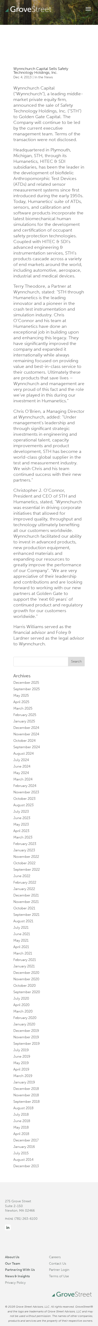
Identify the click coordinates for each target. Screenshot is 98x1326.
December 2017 (26, 1140)
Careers (55, 1257)
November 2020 (26, 979)
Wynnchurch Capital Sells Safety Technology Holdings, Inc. (40, 70)
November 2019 (26, 1037)
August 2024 (23, 753)
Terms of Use (59, 1276)
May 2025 (21, 695)
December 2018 (26, 1089)
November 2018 (26, 1095)
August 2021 (23, 921)
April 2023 (21, 831)
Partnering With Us (20, 1270)
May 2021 (21, 940)
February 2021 (24, 960)
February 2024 (24, 786)
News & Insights (17, 1276)
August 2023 (23, 805)
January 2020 (24, 1024)
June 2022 (21, 876)
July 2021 (21, 927)
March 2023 (22, 837)
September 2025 (26, 689)
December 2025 (26, 682)
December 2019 (26, 1031)
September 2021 (26, 914)
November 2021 (26, 902)
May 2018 (21, 1127)
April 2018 (21, 1134)
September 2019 (26, 1043)
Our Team (12, 1263)
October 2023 (24, 798)
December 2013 (26, 1166)
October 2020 (24, 985)
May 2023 (21, 824)
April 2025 (21, 702)
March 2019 (22, 1076)
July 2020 (21, 998)
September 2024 (26, 747)
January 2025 (24, 721)
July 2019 (21, 1050)
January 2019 (24, 1082)
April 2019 (21, 1069)
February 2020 (24, 1018)
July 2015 (21, 1153)
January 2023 (24, 850)
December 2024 (26, 728)
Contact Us (57, 1263)
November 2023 (26, 792)
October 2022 (24, 863)
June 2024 (21, 766)
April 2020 (21, 1005)
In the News (43, 77)
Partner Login (59, 1270)
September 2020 (26, 992)
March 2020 (23, 1011)
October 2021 (24, 908)
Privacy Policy (15, 1282)
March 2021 (22, 953)
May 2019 (21, 1063)
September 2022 (26, 869)
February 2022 (24, 882)
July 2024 (21, 760)
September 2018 (26, 1101)
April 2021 (21, 947)
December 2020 (26, 973)
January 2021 (24, 966)
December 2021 (26, 895)
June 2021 (21, 934)
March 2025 (22, 708)
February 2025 (24, 715)
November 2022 (26, 856)
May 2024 (21, 773)
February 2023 (24, 844)
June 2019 (21, 1056)
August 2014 (23, 1159)
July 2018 (21, 1114)
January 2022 (24, 889)
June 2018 (21, 1121)
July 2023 (21, 811)
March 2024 (23, 779)
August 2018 (23, 1108)
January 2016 (24, 1147)
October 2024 (24, 740)
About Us (12, 1257)
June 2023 (21, 818)
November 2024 (26, 734)
